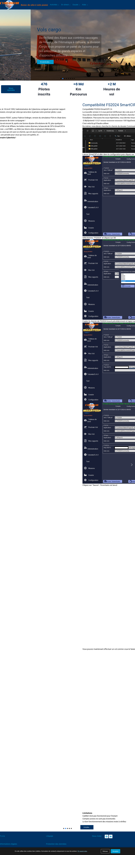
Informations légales (8, 844)
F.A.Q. (2, 836)
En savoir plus (82, 851)
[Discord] (110, 836)
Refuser (105, 851)
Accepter (115, 851)
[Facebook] (106, 836)
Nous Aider (97, 836)
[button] (3, 45)
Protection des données (56, 844)
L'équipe (49, 836)
